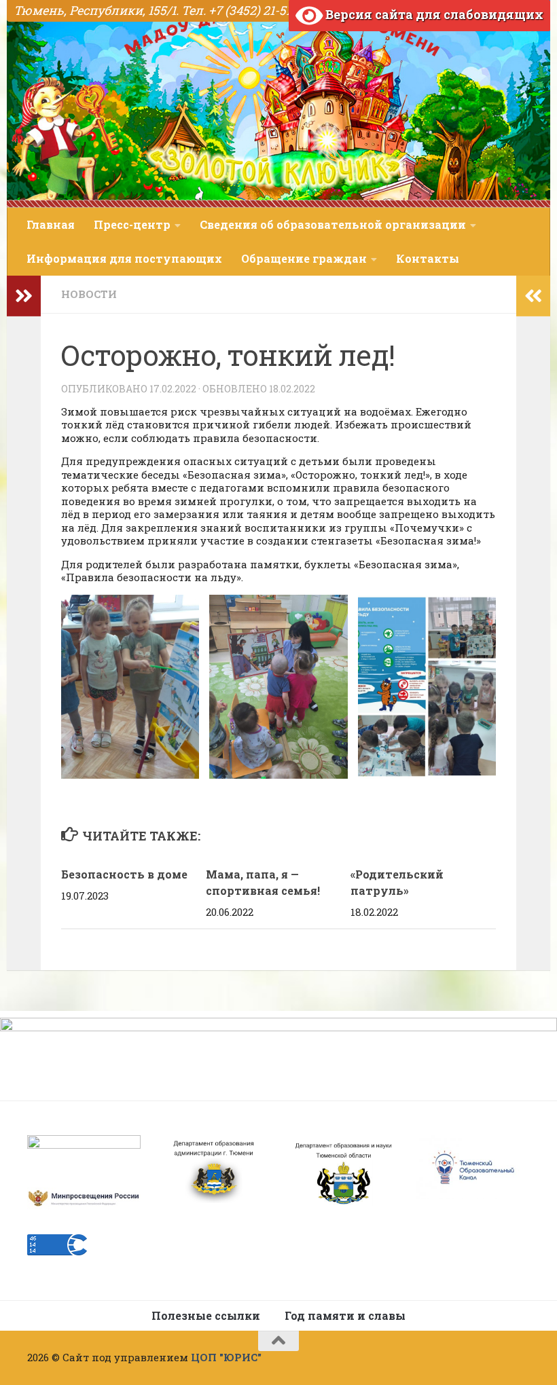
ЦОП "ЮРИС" (226, 1357)
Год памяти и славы (345, 1315)
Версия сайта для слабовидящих (433, 14)
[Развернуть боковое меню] (24, 296)
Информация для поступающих (124, 258)
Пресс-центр (132, 224)
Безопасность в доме (124, 874)
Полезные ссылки (205, 1315)
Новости (89, 294)
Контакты (427, 258)
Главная (50, 224)
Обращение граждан (304, 258)
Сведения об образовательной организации (333, 224)
